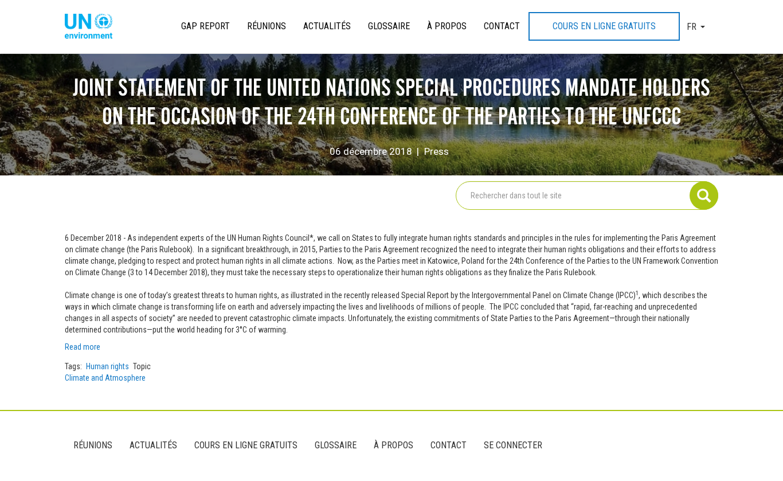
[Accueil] (93, 27)
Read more (83, 346)
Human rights (107, 366)
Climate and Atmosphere (105, 377)
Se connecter (513, 445)
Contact (502, 26)
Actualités (327, 26)
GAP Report (205, 26)
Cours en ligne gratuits (604, 26)
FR (691, 26)
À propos (447, 26)
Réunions (266, 26)
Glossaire (389, 26)
